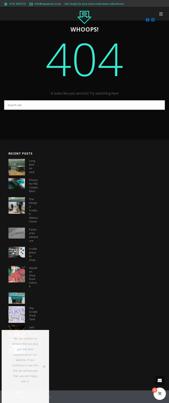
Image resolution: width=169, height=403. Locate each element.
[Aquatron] (84, 16)
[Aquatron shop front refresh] (16, 274)
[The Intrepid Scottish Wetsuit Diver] (16, 205)
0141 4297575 (17, 4)
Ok (19, 392)
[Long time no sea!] (16, 167)
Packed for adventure (33, 235)
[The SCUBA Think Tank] (16, 314)
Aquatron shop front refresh (33, 277)
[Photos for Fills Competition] (16, 183)
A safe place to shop (33, 254)
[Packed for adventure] (16, 233)
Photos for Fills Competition (33, 185)
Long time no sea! (32, 166)
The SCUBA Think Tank (33, 313)
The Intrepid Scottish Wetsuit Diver (33, 210)
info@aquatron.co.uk (48, 4)
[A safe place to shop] (16, 252)
